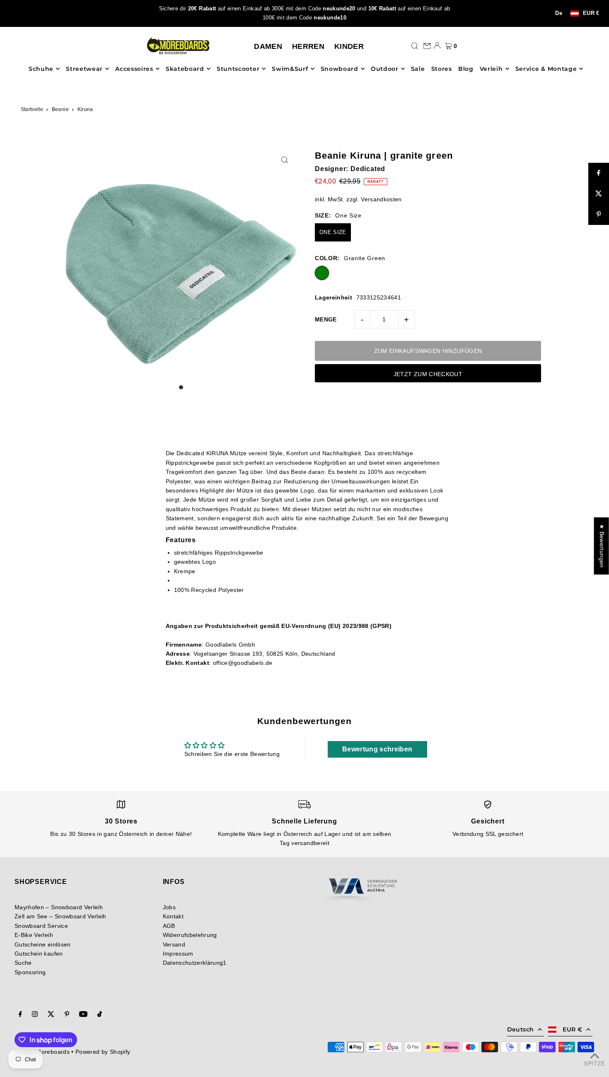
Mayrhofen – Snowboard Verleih (59, 907)
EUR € (591, 13)
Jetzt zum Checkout (428, 374)
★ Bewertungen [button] (602, 546)
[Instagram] (35, 1014)
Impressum (178, 953)
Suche (23, 962)
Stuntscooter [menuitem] (238, 68)
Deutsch (520, 1029)
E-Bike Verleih (34, 935)
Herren (308, 46)
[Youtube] (83, 1014)
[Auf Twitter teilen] (598, 194)
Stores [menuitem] (441, 68)
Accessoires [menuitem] (134, 68)
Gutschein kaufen (39, 953)
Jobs (169, 907)
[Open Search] (414, 45)
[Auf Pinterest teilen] (598, 214)
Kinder (349, 46)
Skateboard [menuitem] (185, 68)
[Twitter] (51, 1014)
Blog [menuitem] (466, 68)
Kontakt (173, 916)
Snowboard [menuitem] (339, 68)
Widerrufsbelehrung (190, 935)
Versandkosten (381, 199)
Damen (268, 46)
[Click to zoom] (285, 159)
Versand (174, 944)
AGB (169, 925)
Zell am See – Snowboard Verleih (60, 916)
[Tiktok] (99, 1014)
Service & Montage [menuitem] (546, 68)
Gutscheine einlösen (43, 944)
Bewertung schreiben (377, 749)
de (558, 13)
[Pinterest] (67, 1014)
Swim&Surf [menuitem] (290, 68)
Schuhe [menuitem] (41, 68)
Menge (326, 319)
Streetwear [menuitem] (84, 68)
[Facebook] (20, 1014)
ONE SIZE (332, 232)
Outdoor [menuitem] (385, 68)
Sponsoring (30, 972)
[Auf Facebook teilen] (598, 173)
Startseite (32, 109)
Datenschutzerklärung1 (195, 962)
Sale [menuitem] (418, 68)
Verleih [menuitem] (491, 68)
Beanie (60, 109)
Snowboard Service (41, 925)
